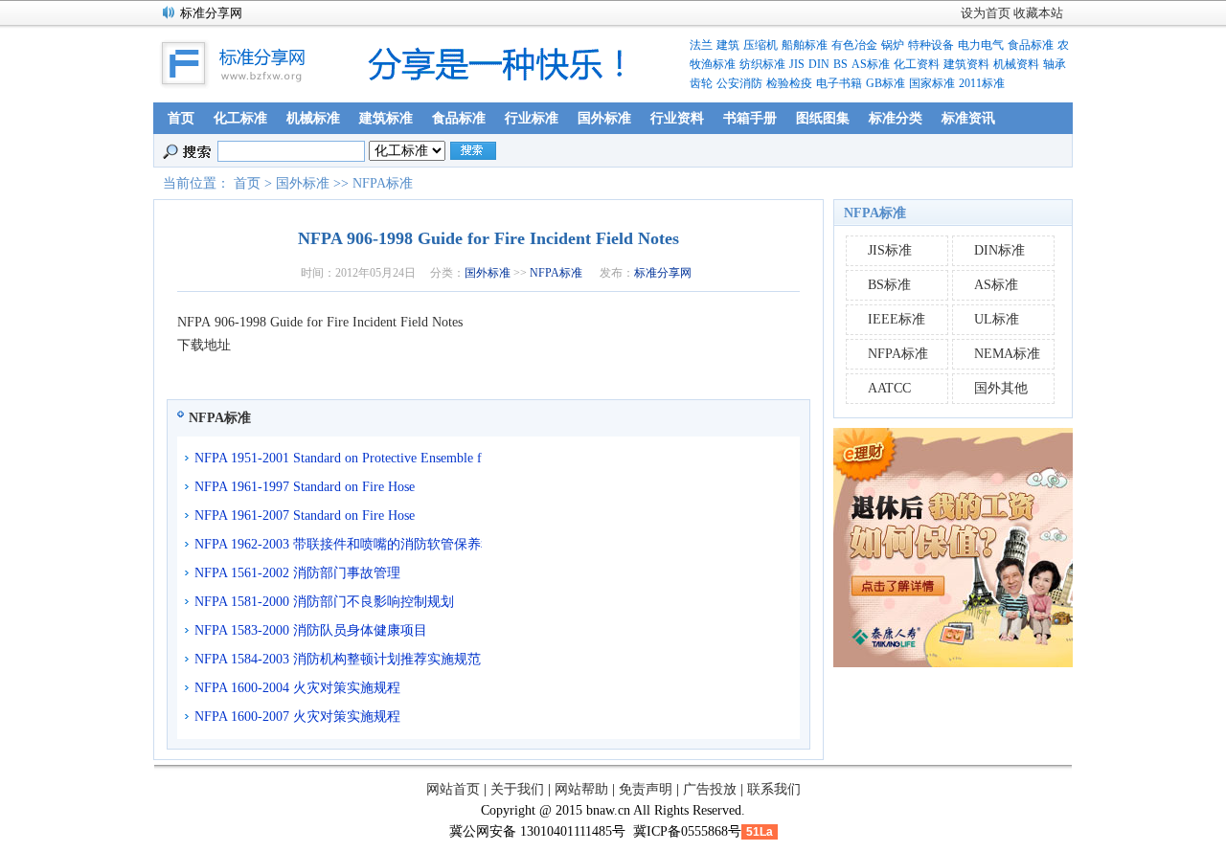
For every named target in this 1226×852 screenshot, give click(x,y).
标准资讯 (968, 118)
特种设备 (931, 45)
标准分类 (895, 118)
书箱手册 (750, 118)
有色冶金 (854, 45)
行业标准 (531, 118)
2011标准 (982, 83)
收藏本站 (1038, 13)
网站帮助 (581, 789)
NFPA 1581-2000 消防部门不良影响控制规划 (324, 601)
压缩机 (760, 45)
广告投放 (710, 789)
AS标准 (870, 64)
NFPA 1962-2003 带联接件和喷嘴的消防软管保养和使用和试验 (338, 544)
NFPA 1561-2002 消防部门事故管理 (297, 573)
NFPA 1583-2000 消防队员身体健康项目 (310, 630)
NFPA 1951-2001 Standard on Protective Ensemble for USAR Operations (338, 458)
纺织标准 (762, 64)
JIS (797, 64)
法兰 (701, 45)
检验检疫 (789, 83)
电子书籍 (839, 83)
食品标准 (1031, 45)
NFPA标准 (382, 183)
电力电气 (981, 45)
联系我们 (774, 789)
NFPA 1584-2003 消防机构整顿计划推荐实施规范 (337, 659)
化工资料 (917, 64)
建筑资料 (966, 64)
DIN (818, 64)
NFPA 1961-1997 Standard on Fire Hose (304, 487)
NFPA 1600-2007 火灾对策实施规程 (297, 716)
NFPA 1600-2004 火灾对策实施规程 (297, 688)
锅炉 (892, 45)
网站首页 (453, 789)
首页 (181, 118)
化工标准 (240, 118)
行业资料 (677, 118)
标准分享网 (663, 273)
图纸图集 (823, 118)
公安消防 (739, 83)
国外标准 (604, 118)
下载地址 (204, 345)
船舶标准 (805, 45)
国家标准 (932, 83)
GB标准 (885, 83)
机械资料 (1016, 64)
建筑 (727, 45)
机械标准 (313, 118)
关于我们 (517, 789)
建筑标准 (386, 118)
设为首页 (985, 13)
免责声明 (645, 789)
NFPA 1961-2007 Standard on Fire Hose (304, 515)
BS (840, 64)
